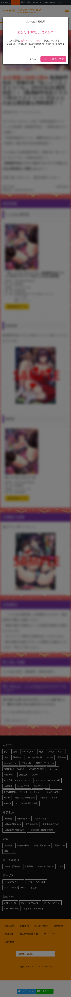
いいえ (33, 59)
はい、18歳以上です (53, 59)
